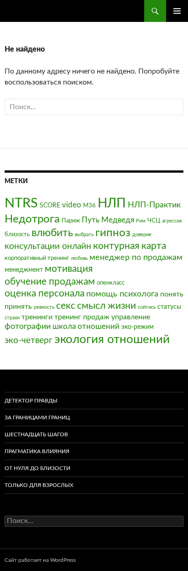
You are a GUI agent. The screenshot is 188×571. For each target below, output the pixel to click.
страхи (12, 317)
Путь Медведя (108, 220)
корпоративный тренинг (37, 258)
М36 (89, 205)
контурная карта (129, 246)
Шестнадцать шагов (36, 434)
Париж (71, 220)
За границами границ (37, 417)
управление (130, 317)
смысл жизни (106, 306)
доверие (141, 234)
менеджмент (24, 269)
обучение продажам (50, 281)
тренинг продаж (82, 317)
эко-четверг (28, 340)
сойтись (147, 307)
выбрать (84, 234)
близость (17, 234)
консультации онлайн (48, 246)
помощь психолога (122, 294)
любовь (79, 258)
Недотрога (32, 219)
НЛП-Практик (154, 205)
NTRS (21, 203)
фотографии (28, 326)
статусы (169, 306)
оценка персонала (44, 293)
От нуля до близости (37, 468)
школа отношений (86, 326)
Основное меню (177, 11)
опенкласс (111, 283)
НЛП (112, 203)
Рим (141, 220)
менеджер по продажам (136, 257)
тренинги (36, 317)
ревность (44, 307)
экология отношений (112, 339)
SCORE (50, 205)
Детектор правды (31, 400)
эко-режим (137, 326)
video (71, 205)
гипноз (113, 232)
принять (18, 306)
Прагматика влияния (37, 451)
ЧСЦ (153, 220)
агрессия (172, 220)
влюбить (52, 232)
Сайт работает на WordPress (40, 560)
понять (171, 294)
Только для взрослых (39, 485)
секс (65, 306)
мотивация (69, 269)
